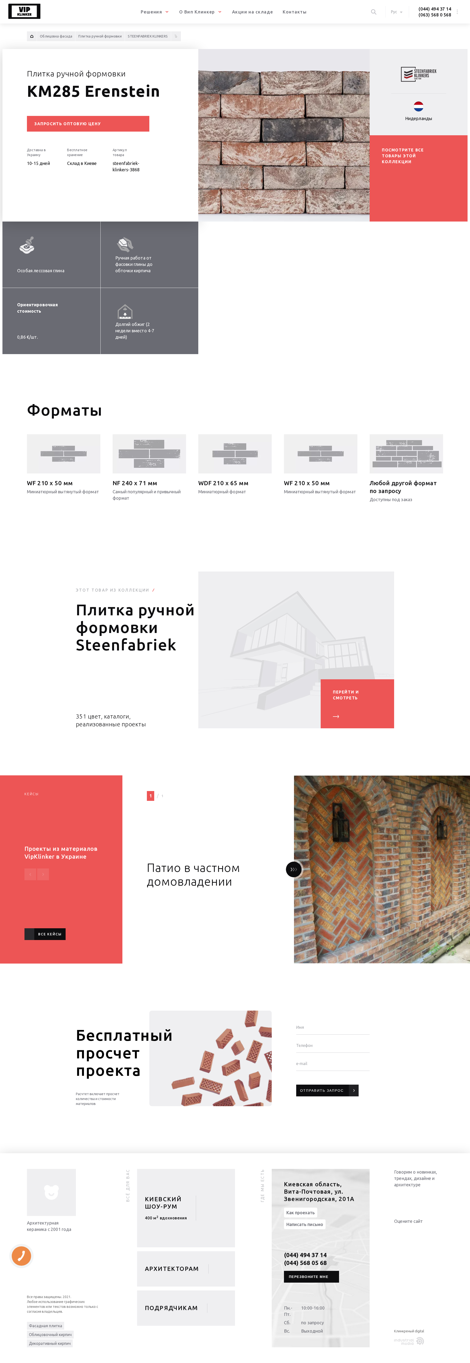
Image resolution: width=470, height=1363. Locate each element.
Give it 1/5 (397, 1231)
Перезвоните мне (308, 1277)
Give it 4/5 (415, 1231)
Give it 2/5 (403, 1231)
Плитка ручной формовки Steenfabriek (135, 627)
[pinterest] (438, 1197)
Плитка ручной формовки (76, 73)
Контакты (295, 11)
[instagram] (428, 1197)
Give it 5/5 (420, 1231)
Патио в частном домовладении (193, 874)
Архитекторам (172, 1268)
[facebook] (418, 1197)
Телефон (304, 1045)
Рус (394, 12)
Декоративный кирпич (50, 1343)
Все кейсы (50, 934)
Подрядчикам (171, 1308)
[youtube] (409, 1197)
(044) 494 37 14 (435, 8)
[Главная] (32, 36)
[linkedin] (399, 1197)
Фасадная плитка (45, 1326)
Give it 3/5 (409, 1231)
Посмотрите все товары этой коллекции (403, 156)
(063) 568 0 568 (435, 14)
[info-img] (51, 1192)
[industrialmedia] (410, 1341)
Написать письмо (304, 1224)
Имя (300, 1027)
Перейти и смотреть (346, 695)
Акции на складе (252, 11)
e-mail (301, 1064)
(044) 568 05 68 (305, 1263)
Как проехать (300, 1212)
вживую (166, 1220)
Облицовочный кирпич (50, 1334)
